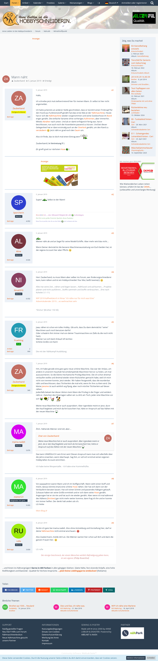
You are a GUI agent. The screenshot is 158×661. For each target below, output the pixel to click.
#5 (113, 322)
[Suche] (152, 3)
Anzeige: (36, 38)
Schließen (151, 658)
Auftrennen (89, 118)
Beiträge (10, 117)
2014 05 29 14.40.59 (140, 76)
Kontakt (45, 640)
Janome (45, 386)
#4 (113, 272)
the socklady (136, 94)
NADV (94, 634)
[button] (112, 3)
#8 (113, 478)
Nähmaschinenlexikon (12, 634)
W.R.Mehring (65, 608)
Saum (77, 130)
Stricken (51, 498)
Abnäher (46, 121)
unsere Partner (9, 640)
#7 (113, 423)
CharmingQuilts (137, 150)
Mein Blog (40, 510)
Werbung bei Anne (50, 637)
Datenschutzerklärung (52, 634)
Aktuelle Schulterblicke (69, 611)
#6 (113, 363)
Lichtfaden (135, 113)
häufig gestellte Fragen (12, 628)
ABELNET (85, 634)
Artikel (9, 349)
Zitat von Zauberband (48, 436)
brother (12, 611)
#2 (113, 194)
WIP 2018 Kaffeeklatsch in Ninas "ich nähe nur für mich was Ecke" (65, 298)
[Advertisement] (59, 56)
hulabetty (13, 608)
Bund (109, 115)
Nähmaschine (98, 112)
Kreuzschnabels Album (140, 73)
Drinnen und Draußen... (140, 84)
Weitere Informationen (136, 658)
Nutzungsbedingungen (52, 628)
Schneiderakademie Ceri (140, 129)
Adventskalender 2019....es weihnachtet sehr (56, 301)
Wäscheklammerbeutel (141, 147)
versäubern (41, 130)
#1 (113, 90)
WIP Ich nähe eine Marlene (124, 605)
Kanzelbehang (143, 56)
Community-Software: (79, 653)
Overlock (82, 127)
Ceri (132, 124)
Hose (63, 149)
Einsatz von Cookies (51, 631)
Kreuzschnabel (137, 51)
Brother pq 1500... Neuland (21, 605)
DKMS (146, 186)
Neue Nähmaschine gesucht (15, 637)
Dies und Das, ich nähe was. (72, 605)
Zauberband (19, 80)
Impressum (47, 643)
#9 (113, 523)
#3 (113, 233)
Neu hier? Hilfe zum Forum (14, 631)
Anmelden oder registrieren (134, 3)
